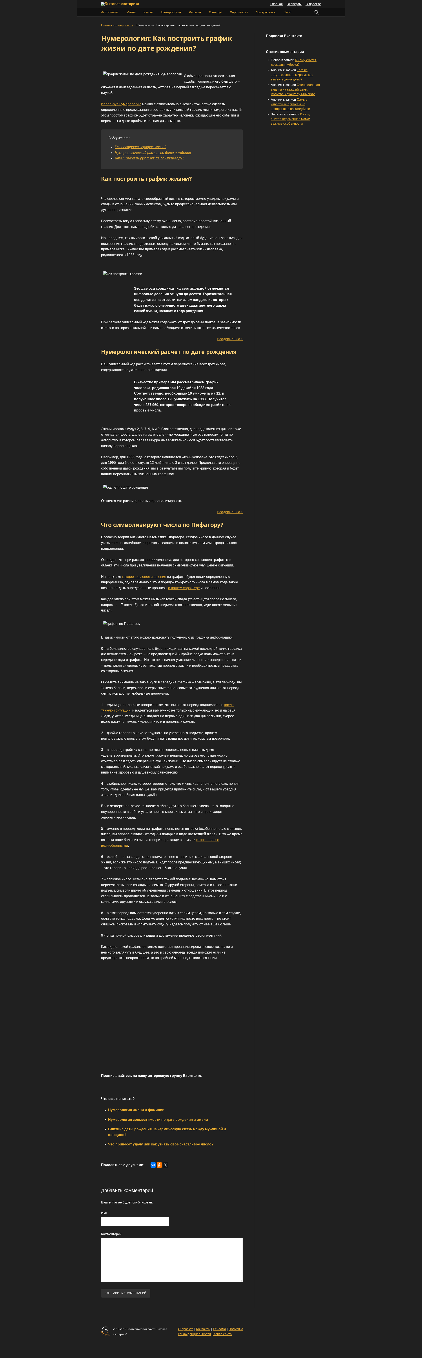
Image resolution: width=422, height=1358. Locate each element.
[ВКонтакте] (153, 1165)
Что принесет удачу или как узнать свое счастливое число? (161, 1144)
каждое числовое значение (144, 577)
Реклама (219, 1329)
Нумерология (171, 12)
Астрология (109, 12)
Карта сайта (222, 1334)
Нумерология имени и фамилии (136, 1110)
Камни (148, 12)
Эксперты (294, 4)
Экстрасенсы (266, 12)
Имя (104, 1213)
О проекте (313, 4)
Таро (287, 12)
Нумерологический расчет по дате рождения (153, 153)
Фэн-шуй (215, 12)
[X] (165, 1165)
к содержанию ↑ (230, 339)
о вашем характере (184, 588)
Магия (131, 12)
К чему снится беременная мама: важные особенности (290, 118)
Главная (276, 4)
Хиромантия (239, 12)
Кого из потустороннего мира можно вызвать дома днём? (292, 74)
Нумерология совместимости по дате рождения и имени (158, 1119)
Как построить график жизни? (140, 147)
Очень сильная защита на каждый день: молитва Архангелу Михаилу (295, 89)
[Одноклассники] (159, 1165)
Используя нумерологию (121, 104)
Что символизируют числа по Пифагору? (149, 158)
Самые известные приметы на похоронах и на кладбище (290, 104)
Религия (195, 12)
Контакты (203, 1329)
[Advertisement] (165, 1022)
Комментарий (111, 1234)
